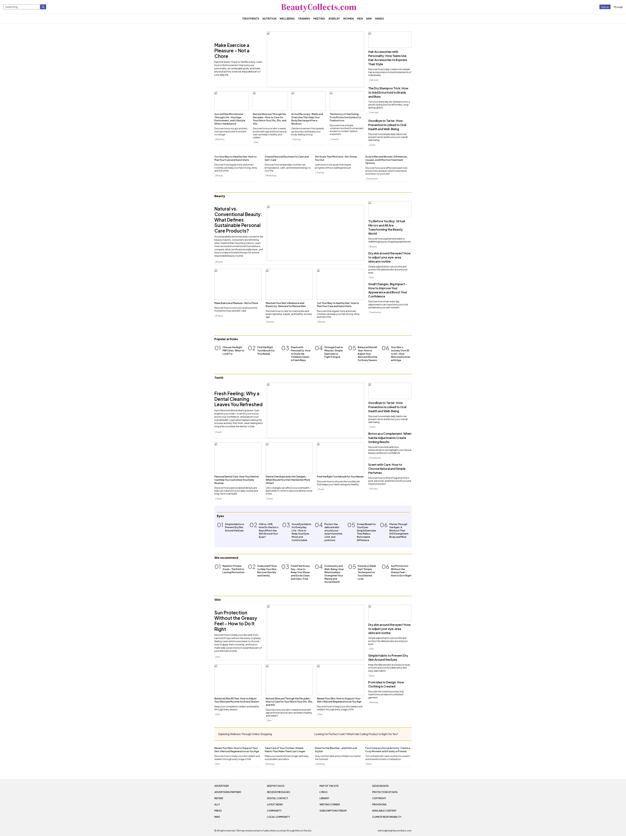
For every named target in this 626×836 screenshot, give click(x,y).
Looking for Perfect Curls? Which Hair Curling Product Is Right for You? (356, 734)
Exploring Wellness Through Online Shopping (245, 734)
